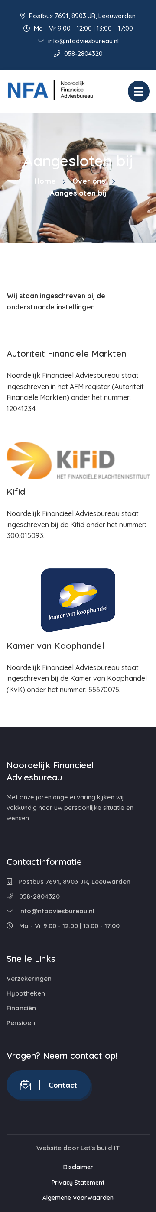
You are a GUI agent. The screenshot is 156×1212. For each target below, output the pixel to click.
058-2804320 (82, 53)
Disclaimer (78, 1167)
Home (45, 180)
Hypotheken (25, 993)
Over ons (88, 180)
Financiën (21, 1008)
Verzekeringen (29, 978)
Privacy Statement (78, 1182)
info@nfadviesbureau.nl (82, 41)
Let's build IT (100, 1148)
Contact (63, 1085)
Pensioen (20, 1023)
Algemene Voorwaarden (78, 1198)
